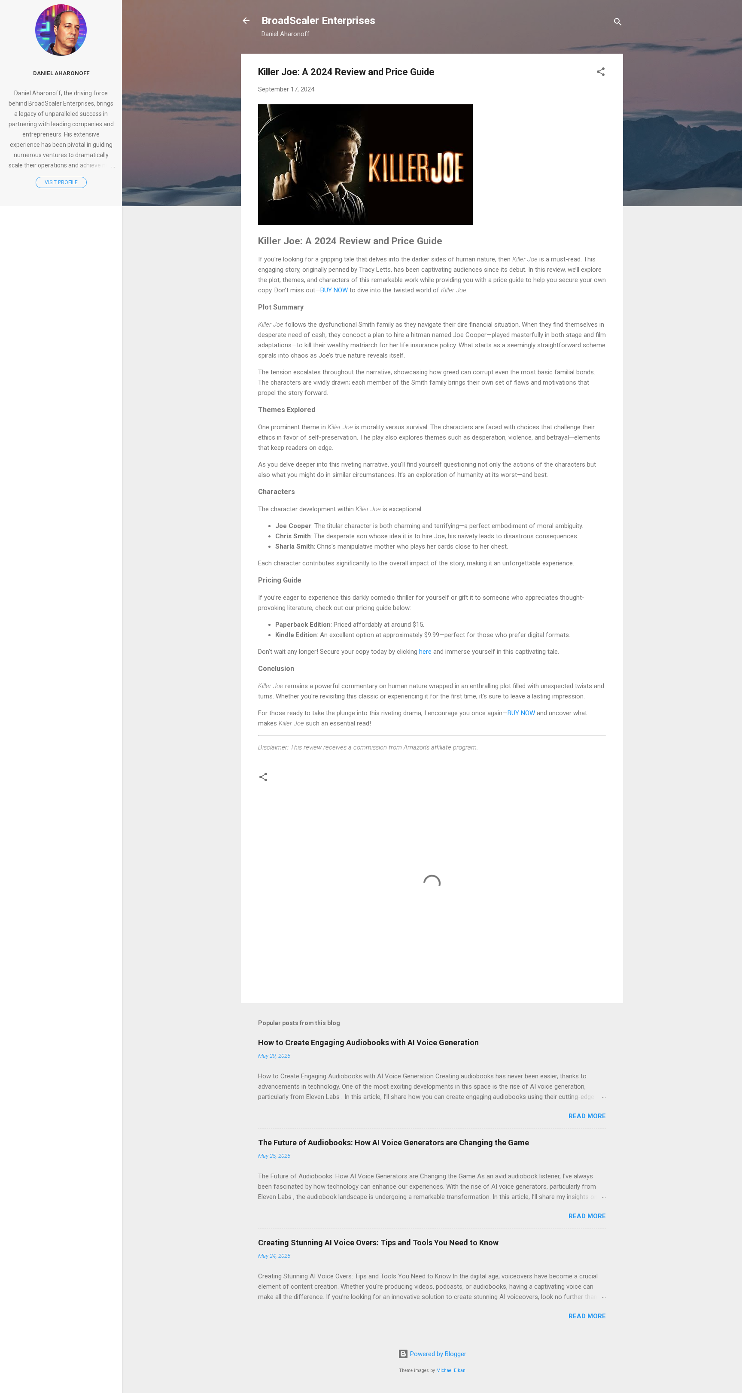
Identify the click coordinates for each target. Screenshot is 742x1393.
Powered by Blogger (437, 1354)
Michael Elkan (450, 1370)
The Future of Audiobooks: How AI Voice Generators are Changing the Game (393, 1142)
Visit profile (61, 182)
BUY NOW (334, 290)
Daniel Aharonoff (61, 73)
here (425, 652)
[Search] (618, 23)
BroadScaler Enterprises (318, 21)
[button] (601, 73)
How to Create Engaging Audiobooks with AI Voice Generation (368, 1042)
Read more (587, 1116)
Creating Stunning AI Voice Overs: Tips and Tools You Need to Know (378, 1242)
